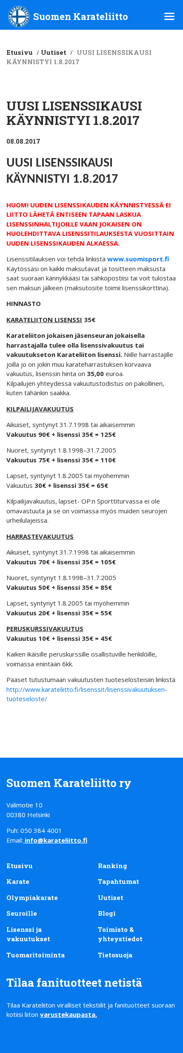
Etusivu (19, 52)
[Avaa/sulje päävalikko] (169, 16)
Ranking (112, 865)
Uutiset (53, 52)
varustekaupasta (67, 1014)
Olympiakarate (32, 897)
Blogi (107, 913)
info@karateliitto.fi (56, 840)
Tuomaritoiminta (35, 955)
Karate (17, 881)
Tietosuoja (115, 955)
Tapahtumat (118, 881)
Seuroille (21, 913)
